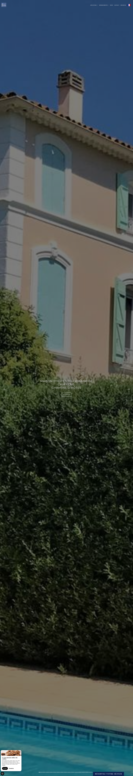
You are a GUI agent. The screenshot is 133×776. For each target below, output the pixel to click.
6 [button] (46, 772)
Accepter (5, 768)
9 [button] (50, 772)
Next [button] (128, 388)
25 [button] (72, 772)
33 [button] (83, 772)
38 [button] (90, 772)
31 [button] (80, 772)
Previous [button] (4, 388)
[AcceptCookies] (2, 773)
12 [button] (54, 772)
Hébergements (103, 5)
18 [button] (62, 772)
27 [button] (75, 772)
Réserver (123, 5)
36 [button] (87, 772)
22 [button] (68, 772)
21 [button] (66, 772)
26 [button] (73, 772)
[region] (11, 760)
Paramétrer (11, 768)
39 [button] (91, 772)
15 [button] (58, 772)
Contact (116, 5)
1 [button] (39, 772)
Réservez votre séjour (108, 774)
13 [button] (55, 772)
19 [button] (64, 772)
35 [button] (86, 772)
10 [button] (51, 772)
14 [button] (57, 772)
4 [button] (43, 772)
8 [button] (48, 772)
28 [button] (76, 772)
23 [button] (69, 772)
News (111, 5)
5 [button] (44, 772)
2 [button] (40, 772)
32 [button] (82, 772)
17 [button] (61, 772)
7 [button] (47, 772)
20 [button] (65, 772)
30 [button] (79, 772)
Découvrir (93, 5)
